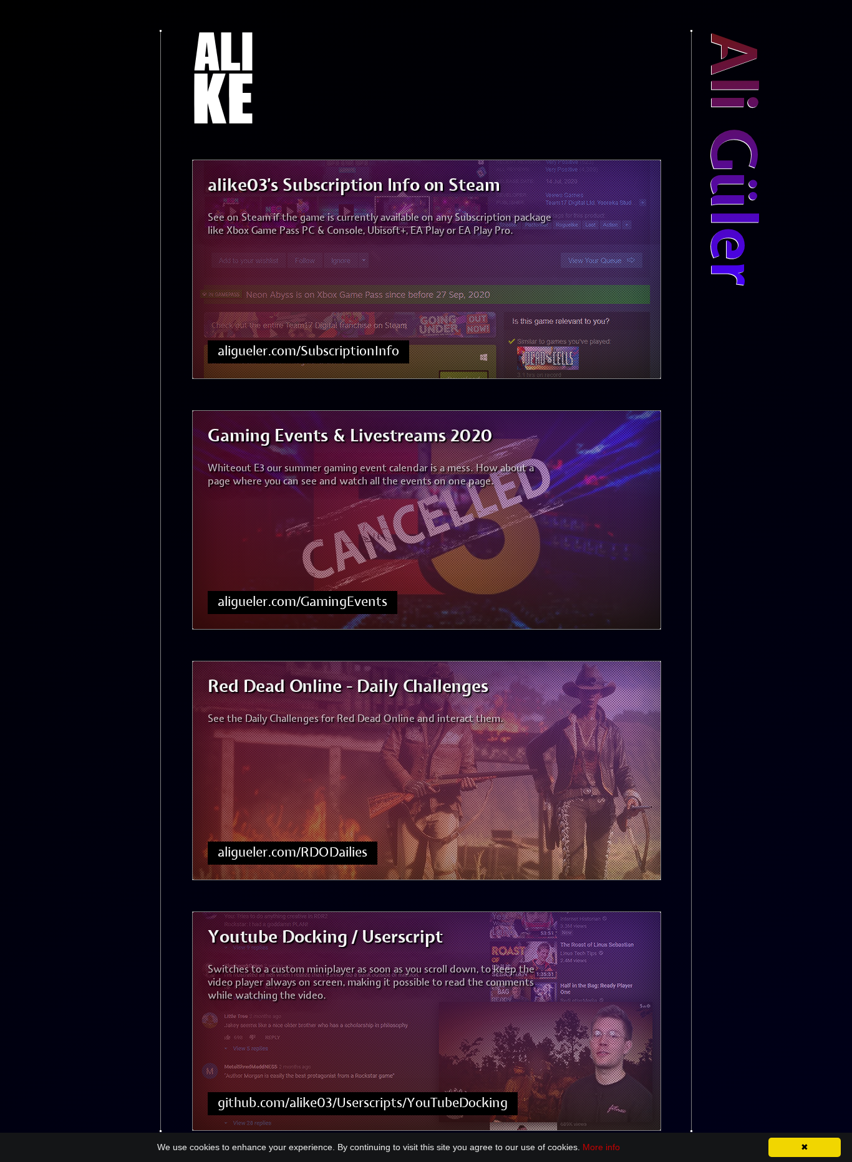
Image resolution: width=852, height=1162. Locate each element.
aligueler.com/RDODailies (292, 853)
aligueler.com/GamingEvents (302, 602)
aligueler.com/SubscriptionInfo (308, 351)
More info (601, 1147)
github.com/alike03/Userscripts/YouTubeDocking (363, 1103)
